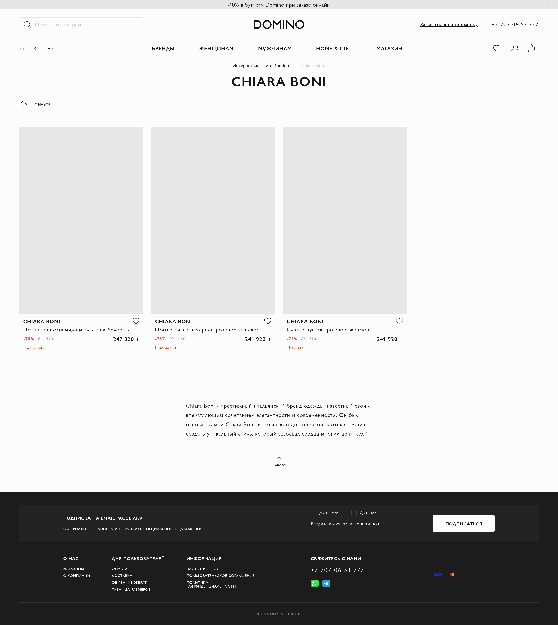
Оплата (120, 569)
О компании (76, 575)
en (51, 48)
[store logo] (278, 24)
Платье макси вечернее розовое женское (207, 329)
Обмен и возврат (129, 582)
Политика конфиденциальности (211, 584)
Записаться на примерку (449, 24)
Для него (329, 512)
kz (37, 48)
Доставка (122, 575)
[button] (136, 321)
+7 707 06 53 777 (515, 24)
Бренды (163, 48)
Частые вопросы (205, 569)
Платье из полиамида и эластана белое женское (81, 329)
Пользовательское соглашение (221, 575)
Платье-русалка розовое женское (329, 329)
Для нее (368, 512)
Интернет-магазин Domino (261, 65)
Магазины (73, 569)
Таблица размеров (131, 589)
